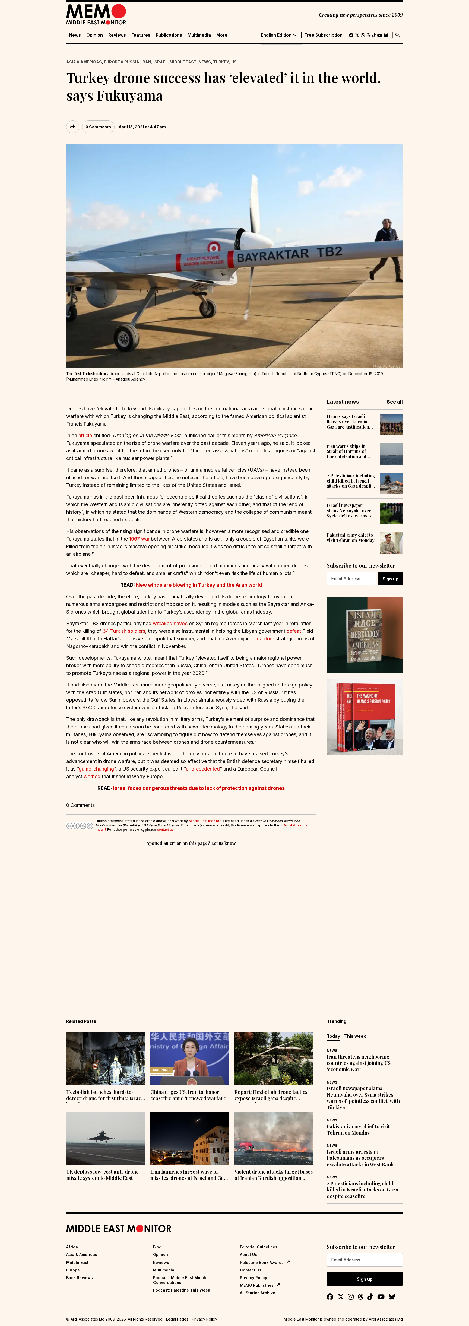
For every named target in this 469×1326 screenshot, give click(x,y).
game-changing (96, 769)
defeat (294, 631)
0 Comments (98, 126)
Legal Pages (177, 1319)
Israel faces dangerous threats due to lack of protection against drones (199, 788)
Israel (160, 62)
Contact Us (250, 1270)
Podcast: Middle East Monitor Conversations (181, 1280)
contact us (165, 829)
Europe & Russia (121, 62)
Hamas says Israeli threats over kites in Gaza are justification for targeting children (349, 421)
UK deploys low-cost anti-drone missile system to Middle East (102, 1175)
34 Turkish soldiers (124, 631)
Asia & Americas (84, 62)
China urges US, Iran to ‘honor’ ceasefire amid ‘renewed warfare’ (188, 1095)
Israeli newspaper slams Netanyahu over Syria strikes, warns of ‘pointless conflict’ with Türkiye (350, 510)
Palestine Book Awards (262, 1262)
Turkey (221, 62)
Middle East (183, 62)
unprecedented (203, 769)
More (221, 35)
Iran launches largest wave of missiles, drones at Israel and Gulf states (188, 1175)
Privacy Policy (253, 1277)
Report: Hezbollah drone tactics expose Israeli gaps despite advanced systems (270, 1096)
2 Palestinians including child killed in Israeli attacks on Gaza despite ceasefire (351, 481)
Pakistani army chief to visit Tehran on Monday (351, 537)
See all (395, 402)
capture (265, 638)
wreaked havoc (170, 623)
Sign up (390, 578)
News (75, 35)
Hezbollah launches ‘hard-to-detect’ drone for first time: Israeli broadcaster (105, 1096)
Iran (146, 62)
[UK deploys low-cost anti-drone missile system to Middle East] (105, 1138)
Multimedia (199, 35)
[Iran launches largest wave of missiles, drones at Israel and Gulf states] (189, 1138)
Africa (72, 1247)
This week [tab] (355, 1036)
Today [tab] (333, 1036)
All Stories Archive (257, 1292)
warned (92, 776)
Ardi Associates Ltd (386, 1319)
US (234, 62)
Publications (169, 35)
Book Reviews (79, 1277)
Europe (73, 1270)
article (85, 435)
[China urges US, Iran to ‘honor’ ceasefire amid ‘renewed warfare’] (189, 1058)
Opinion (94, 35)
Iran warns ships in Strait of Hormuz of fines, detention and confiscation (346, 451)
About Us (248, 1254)
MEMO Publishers (257, 1285)
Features (140, 35)
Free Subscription (324, 35)
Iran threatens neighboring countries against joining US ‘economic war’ (359, 1063)
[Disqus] (191, 921)
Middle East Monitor (205, 821)
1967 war (139, 539)
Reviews (117, 35)
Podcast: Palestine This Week (181, 1290)
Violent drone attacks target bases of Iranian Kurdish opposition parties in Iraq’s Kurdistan (273, 1175)
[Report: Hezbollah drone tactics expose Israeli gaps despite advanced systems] (273, 1058)
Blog (157, 1247)
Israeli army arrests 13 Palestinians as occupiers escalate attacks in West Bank (360, 1158)
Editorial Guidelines (258, 1247)
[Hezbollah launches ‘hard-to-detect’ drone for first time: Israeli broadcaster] (105, 1058)
